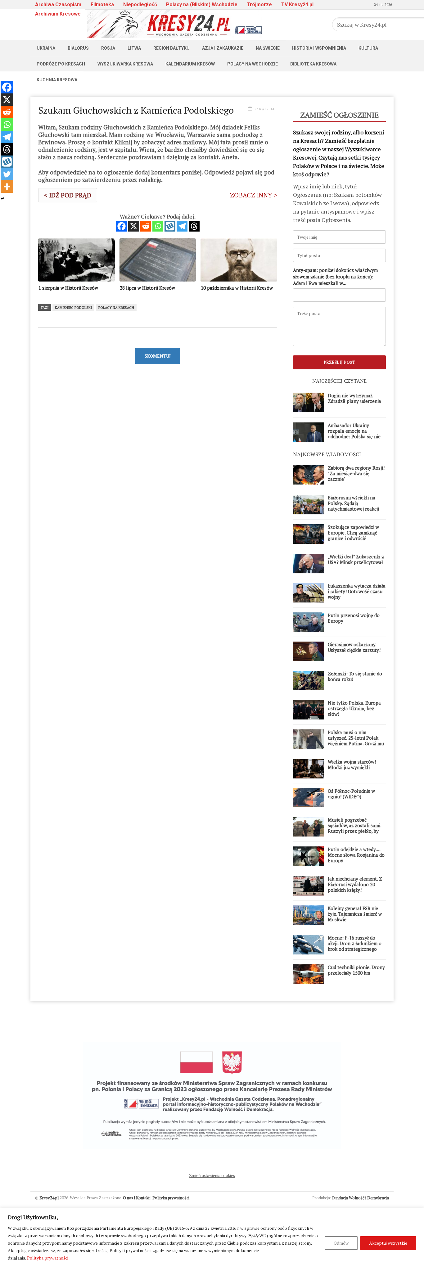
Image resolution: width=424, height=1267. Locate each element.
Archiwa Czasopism (58, 4)
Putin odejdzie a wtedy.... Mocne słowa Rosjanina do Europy (356, 854)
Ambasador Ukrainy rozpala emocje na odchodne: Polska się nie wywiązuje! (354, 433)
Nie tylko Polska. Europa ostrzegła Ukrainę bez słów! (354, 708)
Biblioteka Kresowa (313, 63)
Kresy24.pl (49, 1198)
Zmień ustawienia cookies (212, 1175)
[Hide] (2, 198)
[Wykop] (170, 226)
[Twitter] (7, 174)
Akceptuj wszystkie (388, 1243)
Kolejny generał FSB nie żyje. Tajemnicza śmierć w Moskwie (355, 913)
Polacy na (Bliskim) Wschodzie (201, 4)
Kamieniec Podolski (73, 307)
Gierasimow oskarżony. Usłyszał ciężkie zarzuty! (354, 647)
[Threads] (194, 226)
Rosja (108, 48)
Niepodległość (140, 4)
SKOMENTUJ (158, 356)
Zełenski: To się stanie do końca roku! (355, 676)
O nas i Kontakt (136, 1198)
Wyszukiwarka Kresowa (125, 63)
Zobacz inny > (253, 195)
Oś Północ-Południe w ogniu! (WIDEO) (351, 793)
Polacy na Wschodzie (252, 63)
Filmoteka (102, 4)
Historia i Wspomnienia (319, 48)
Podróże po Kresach (61, 63)
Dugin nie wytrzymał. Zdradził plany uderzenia (354, 398)
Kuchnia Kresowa (57, 79)
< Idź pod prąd (67, 195)
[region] (212, 1237)
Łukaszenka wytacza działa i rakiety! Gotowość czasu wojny (357, 591)
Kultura (368, 48)
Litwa (134, 48)
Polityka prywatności (47, 1258)
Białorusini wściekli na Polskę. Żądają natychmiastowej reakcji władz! (353, 506)
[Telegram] (182, 226)
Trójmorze (259, 4)
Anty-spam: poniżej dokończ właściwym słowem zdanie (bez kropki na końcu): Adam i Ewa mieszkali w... (335, 276)
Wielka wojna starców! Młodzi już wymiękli (352, 764)
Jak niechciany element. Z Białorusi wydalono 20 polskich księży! (355, 884)
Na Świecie (268, 48)
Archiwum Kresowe (58, 14)
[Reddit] (145, 226)
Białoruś (78, 48)
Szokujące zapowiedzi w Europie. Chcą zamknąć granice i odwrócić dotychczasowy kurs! (353, 535)
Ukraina (46, 48)
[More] (7, 186)
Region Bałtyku (171, 48)
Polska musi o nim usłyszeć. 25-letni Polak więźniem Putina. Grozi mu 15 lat (356, 740)
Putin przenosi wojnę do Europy (354, 618)
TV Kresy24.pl (297, 4)
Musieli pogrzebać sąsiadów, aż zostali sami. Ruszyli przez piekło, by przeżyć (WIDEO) (354, 828)
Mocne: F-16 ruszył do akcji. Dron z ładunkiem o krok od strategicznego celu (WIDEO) (354, 946)
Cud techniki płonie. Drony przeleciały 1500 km (356, 970)
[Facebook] (121, 226)
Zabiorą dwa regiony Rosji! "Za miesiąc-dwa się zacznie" (356, 473)
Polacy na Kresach (116, 307)
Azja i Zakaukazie (222, 48)
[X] (133, 226)
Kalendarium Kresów (190, 63)
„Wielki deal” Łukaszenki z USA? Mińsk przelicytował (356, 559)
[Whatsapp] (157, 226)
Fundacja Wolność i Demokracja (360, 1198)
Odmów (341, 1243)
